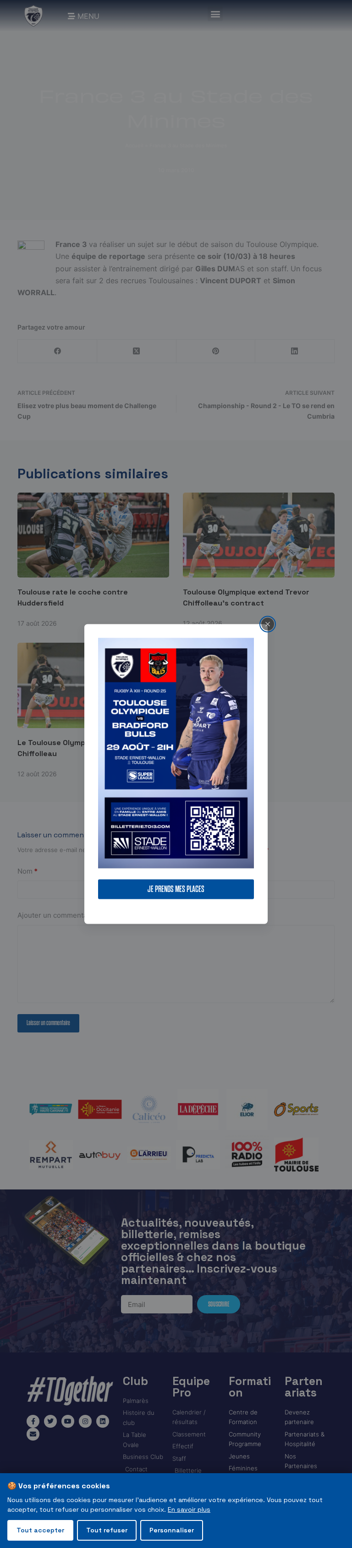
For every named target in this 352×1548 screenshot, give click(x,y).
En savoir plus (189, 1509)
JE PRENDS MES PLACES (176, 889)
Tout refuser (106, 1530)
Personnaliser (171, 1530)
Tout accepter (40, 1530)
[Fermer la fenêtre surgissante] (267, 623)
